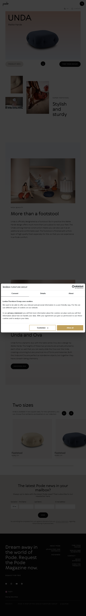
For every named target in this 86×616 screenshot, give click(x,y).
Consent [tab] (15, 293)
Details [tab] (43, 293)
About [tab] (71, 293)
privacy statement (15, 313)
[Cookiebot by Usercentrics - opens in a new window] (73, 287)
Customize (41, 328)
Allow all (70, 328)
